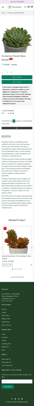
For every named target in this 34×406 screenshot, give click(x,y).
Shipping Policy (6, 319)
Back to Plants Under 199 (18, 277)
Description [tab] (6, 136)
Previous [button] (2, 247)
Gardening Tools (6, 344)
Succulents (5, 337)
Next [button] (32, 247)
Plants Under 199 (6, 362)
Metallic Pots (5, 347)
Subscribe (7, 387)
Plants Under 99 (6, 359)
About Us (4, 309)
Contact (4, 312)
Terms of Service (6, 325)
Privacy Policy (5, 315)
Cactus (3, 334)
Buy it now (17, 82)
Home (3, 13)
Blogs (3, 350)
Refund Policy (5, 322)
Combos (4, 340)
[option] (17, 247)
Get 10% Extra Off (7, 365)
